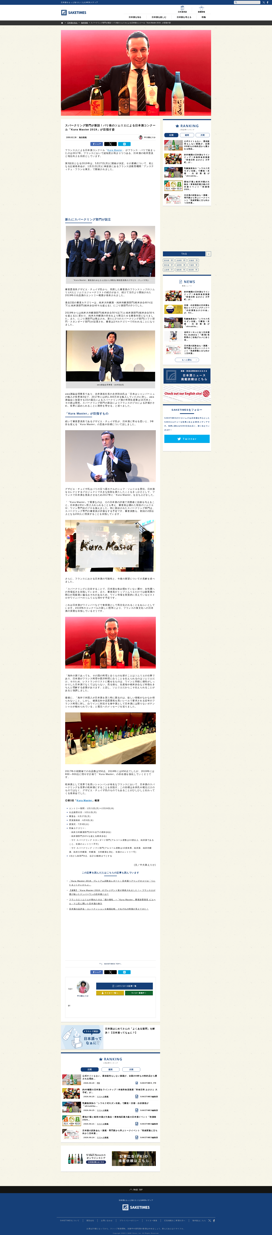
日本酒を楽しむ (159, 17)
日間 (90, 1069)
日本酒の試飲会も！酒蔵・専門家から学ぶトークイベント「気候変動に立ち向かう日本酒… (120, 1131)
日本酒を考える (184, 17)
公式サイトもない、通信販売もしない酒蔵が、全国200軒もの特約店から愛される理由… (119, 1077)
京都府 (193, 260)
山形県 (168, 270)
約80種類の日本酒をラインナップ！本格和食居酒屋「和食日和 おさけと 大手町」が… (120, 1091)
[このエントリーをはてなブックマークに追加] (124, 144)
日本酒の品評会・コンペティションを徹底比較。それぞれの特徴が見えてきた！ (109, 909)
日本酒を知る (135, 17)
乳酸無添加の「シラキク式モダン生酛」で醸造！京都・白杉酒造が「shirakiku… (115, 1104)
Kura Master (115, 150)
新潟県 (168, 260)
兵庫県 (181, 260)
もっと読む (187, 360)
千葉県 (193, 265)
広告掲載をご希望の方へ (174, 1221)
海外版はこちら (199, 1221)
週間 (110, 1069)
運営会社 (90, 1221)
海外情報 (83, 137)
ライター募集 (151, 1221)
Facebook (267, 2)
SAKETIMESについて (69, 1221)
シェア (98, 144)
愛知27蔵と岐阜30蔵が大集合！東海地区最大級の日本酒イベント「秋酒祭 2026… (119, 1118)
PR (98, 1083)
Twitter (263, 2)
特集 (204, 17)
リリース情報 (103, 1097)
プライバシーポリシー (129, 1221)
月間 (131, 1069)
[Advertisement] (110, 195)
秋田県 (193, 270)
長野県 (181, 265)
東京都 (168, 265)
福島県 (181, 270)
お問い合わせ (107, 1221)
